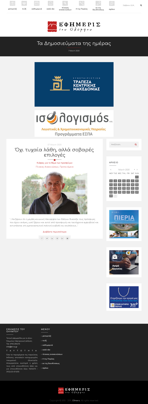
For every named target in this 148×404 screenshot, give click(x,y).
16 (111, 188)
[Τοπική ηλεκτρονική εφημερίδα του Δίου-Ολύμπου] (74, 26)
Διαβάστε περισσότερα (54, 232)
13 (128, 185)
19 (124, 188)
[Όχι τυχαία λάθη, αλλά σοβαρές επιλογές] (54, 192)
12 (124, 185)
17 (115, 188)
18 (120, 188)
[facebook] (42, 238)
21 (132, 188)
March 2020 (124, 170)
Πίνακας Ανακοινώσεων (47, 167)
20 (128, 188)
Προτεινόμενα (66, 167)
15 (137, 185)
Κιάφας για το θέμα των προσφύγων (54, 163)
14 (133, 185)
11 (119, 185)
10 (115, 185)
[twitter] (47, 238)
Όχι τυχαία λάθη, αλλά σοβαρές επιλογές (54, 152)
